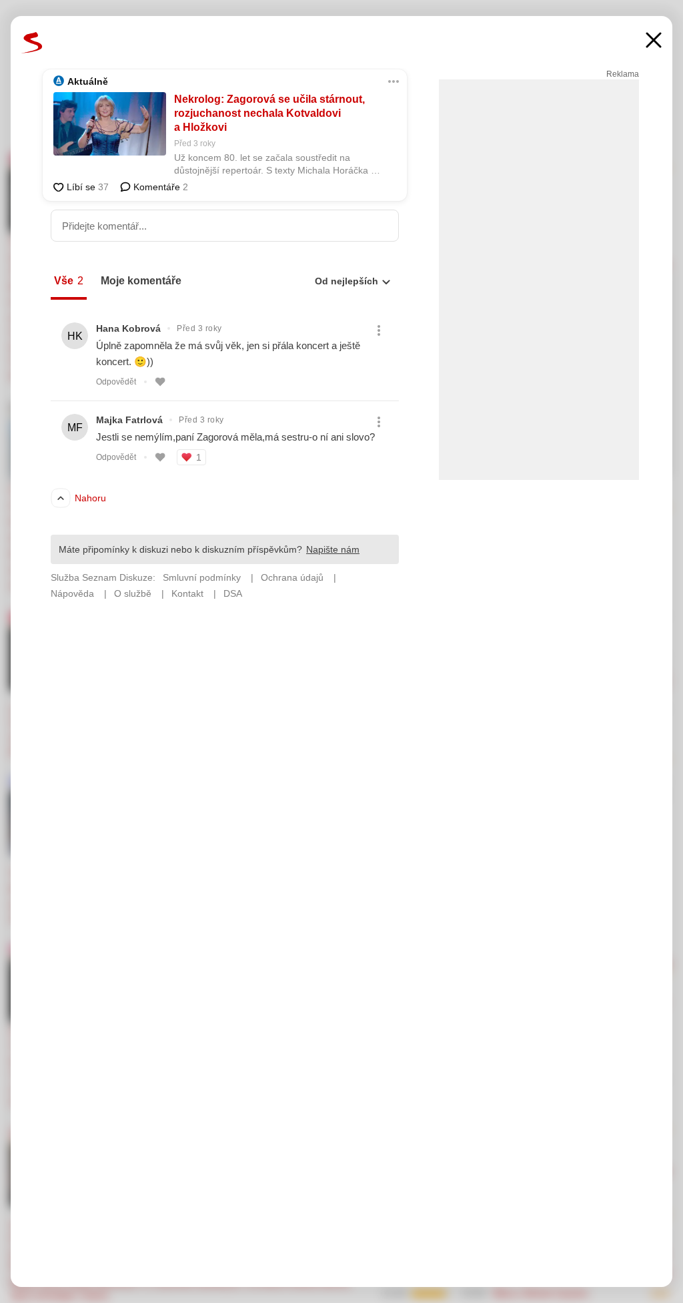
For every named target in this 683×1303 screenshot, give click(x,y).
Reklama (622, 74)
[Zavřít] (654, 41)
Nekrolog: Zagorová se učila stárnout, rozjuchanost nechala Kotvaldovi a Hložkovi (269, 113)
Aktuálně (87, 81)
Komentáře (159, 187)
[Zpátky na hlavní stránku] (32, 42)
